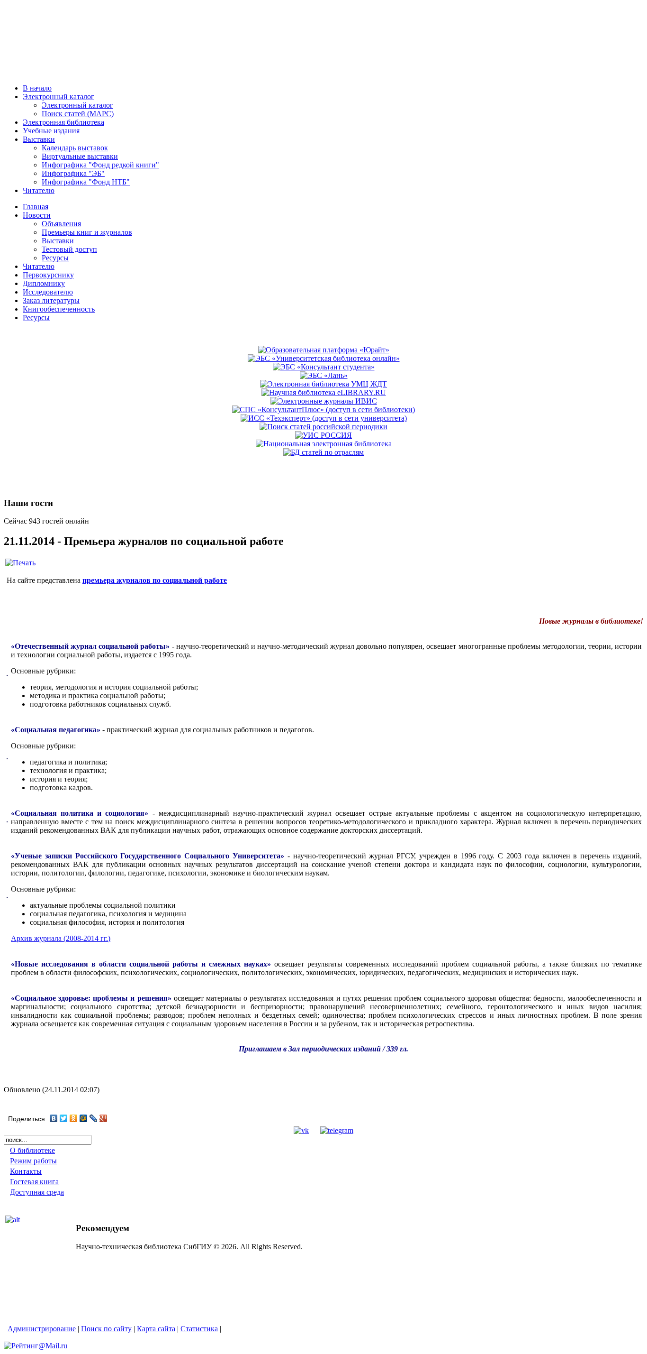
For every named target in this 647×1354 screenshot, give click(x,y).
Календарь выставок (75, 148)
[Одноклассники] (74, 1118)
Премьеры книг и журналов (87, 232)
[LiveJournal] (94, 1118)
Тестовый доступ (69, 249)
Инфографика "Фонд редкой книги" (100, 165)
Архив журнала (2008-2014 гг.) (60, 938)
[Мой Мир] (84, 1118)
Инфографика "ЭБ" (73, 173)
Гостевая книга (34, 1182)
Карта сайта (156, 1329)
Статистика (199, 1329)
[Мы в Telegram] (336, 1130)
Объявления (61, 224)
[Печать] (20, 563)
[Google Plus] (103, 1118)
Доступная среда (37, 1192)
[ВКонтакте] (54, 1118)
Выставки (58, 241)
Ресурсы (55, 258)
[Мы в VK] (301, 1130)
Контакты (26, 1171)
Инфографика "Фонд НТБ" (86, 182)
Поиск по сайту (106, 1329)
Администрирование (42, 1329)
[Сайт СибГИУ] (47, 72)
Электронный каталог (77, 105)
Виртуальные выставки (80, 156)
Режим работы (33, 1161)
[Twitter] (64, 1118)
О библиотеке (32, 1150)
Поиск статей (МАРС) (78, 114)
